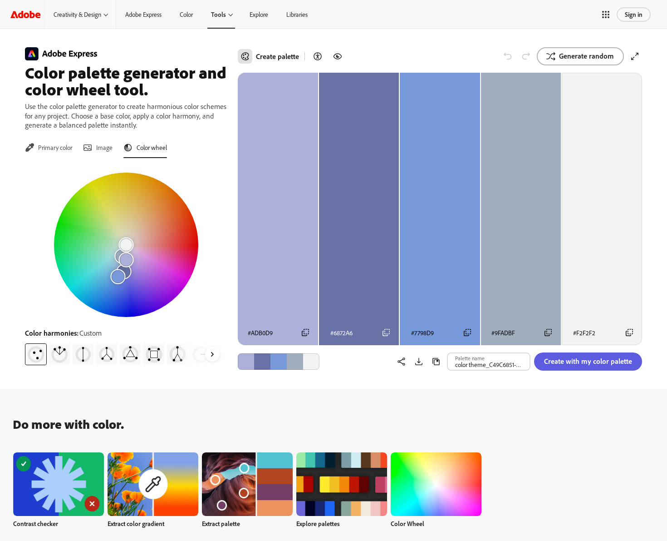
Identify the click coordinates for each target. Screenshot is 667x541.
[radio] (36, 354)
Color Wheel (407, 523)
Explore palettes (318, 523)
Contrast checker (35, 523)
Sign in (633, 14)
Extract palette (221, 523)
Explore (259, 14)
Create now (59, 484)
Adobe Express (143, 14)
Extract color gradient (136, 523)
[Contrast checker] (317, 56)
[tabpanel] (126, 265)
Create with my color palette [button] (588, 361)
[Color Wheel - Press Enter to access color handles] (126, 244)
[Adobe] (25, 14)
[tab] (48, 147)
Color (186, 14)
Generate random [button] (586, 55)
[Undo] (507, 56)
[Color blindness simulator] (337, 56)
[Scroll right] (212, 354)
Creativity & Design (77, 14)
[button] (605, 14)
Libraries (297, 14)
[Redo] (526, 56)
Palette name (470, 358)
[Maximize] (635, 56)
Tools (218, 14)
